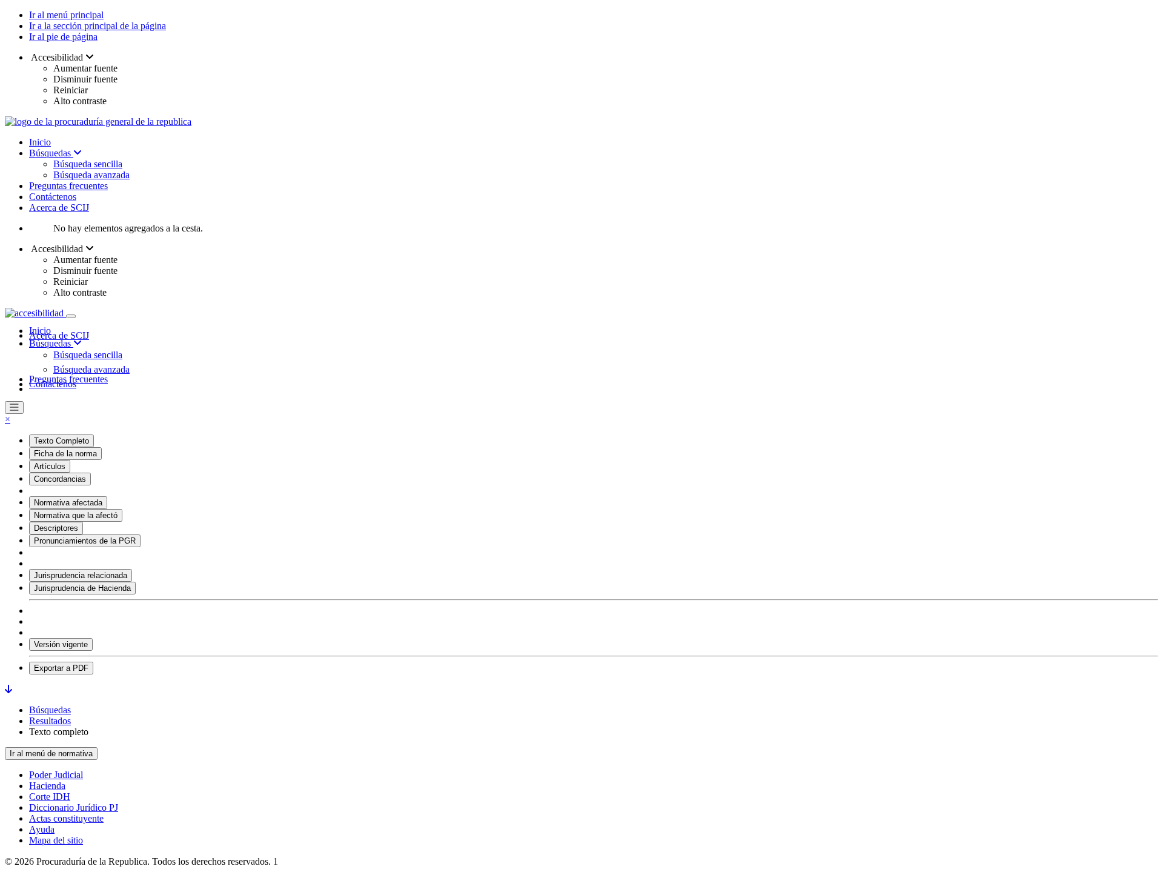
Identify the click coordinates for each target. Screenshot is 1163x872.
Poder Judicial (56, 775)
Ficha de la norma (65, 453)
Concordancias (60, 479)
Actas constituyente (66, 818)
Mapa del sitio (56, 840)
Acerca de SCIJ (59, 207)
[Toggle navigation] (71, 316)
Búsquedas (51, 153)
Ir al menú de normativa (51, 753)
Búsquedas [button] (51, 343)
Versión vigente (61, 644)
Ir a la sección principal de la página (97, 26)
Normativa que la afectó (76, 515)
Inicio (40, 142)
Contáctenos (52, 196)
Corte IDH (49, 796)
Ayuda (42, 829)
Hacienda (47, 785)
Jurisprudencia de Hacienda (82, 588)
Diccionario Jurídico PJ (73, 807)
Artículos (49, 466)
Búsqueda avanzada (91, 175)
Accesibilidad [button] (57, 57)
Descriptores (56, 528)
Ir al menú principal (66, 15)
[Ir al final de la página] (8, 689)
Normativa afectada (68, 502)
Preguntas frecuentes (68, 186)
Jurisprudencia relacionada (80, 575)
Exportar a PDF (61, 668)
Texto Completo (61, 440)
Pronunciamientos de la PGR (85, 540)
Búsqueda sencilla (87, 164)
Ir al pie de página (63, 37)
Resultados (50, 721)
